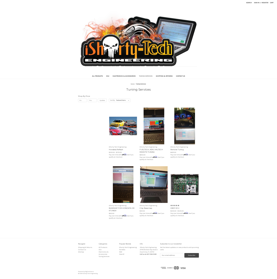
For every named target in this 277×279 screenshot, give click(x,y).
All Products (97, 76)
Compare (122, 126)
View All (121, 254)
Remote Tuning (177, 150)
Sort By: (112, 100)
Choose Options (123, 130)
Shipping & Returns (164, 76)
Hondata (122, 250)
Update (102, 100)
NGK (120, 252)
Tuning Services (145, 76)
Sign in (256, 3)
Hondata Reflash (116, 150)
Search (249, 3)
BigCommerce (89, 271)
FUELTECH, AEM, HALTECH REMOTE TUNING (151, 151)
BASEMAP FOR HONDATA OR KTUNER (121, 209)
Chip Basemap (146, 208)
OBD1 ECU (175, 208)
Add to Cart (154, 130)
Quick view (121, 122)
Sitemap (81, 252)
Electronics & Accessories (124, 76)
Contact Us (180, 76)
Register (265, 3)
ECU (107, 76)
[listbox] (123, 100)
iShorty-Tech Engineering (128, 247)
